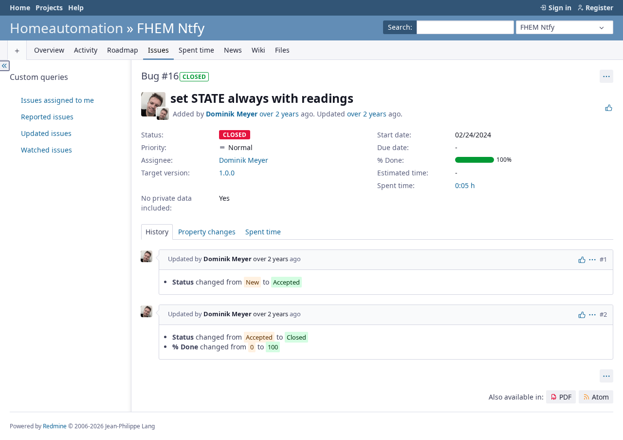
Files (282, 50)
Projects (49, 7)
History (157, 231)
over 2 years (279, 113)
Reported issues (47, 116)
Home (20, 7)
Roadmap (122, 50)
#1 (603, 259)
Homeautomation (66, 28)
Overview (49, 50)
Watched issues (46, 149)
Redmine (55, 426)
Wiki (258, 50)
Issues (158, 50)
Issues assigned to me (57, 100)
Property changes (207, 231)
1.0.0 (227, 172)
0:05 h (465, 185)
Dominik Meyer (231, 113)
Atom (600, 397)
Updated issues (46, 133)
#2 (603, 314)
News (233, 50)
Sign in (560, 7)
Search (399, 27)
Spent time (196, 50)
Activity (85, 50)
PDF (565, 397)
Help (76, 7)
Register (599, 7)
